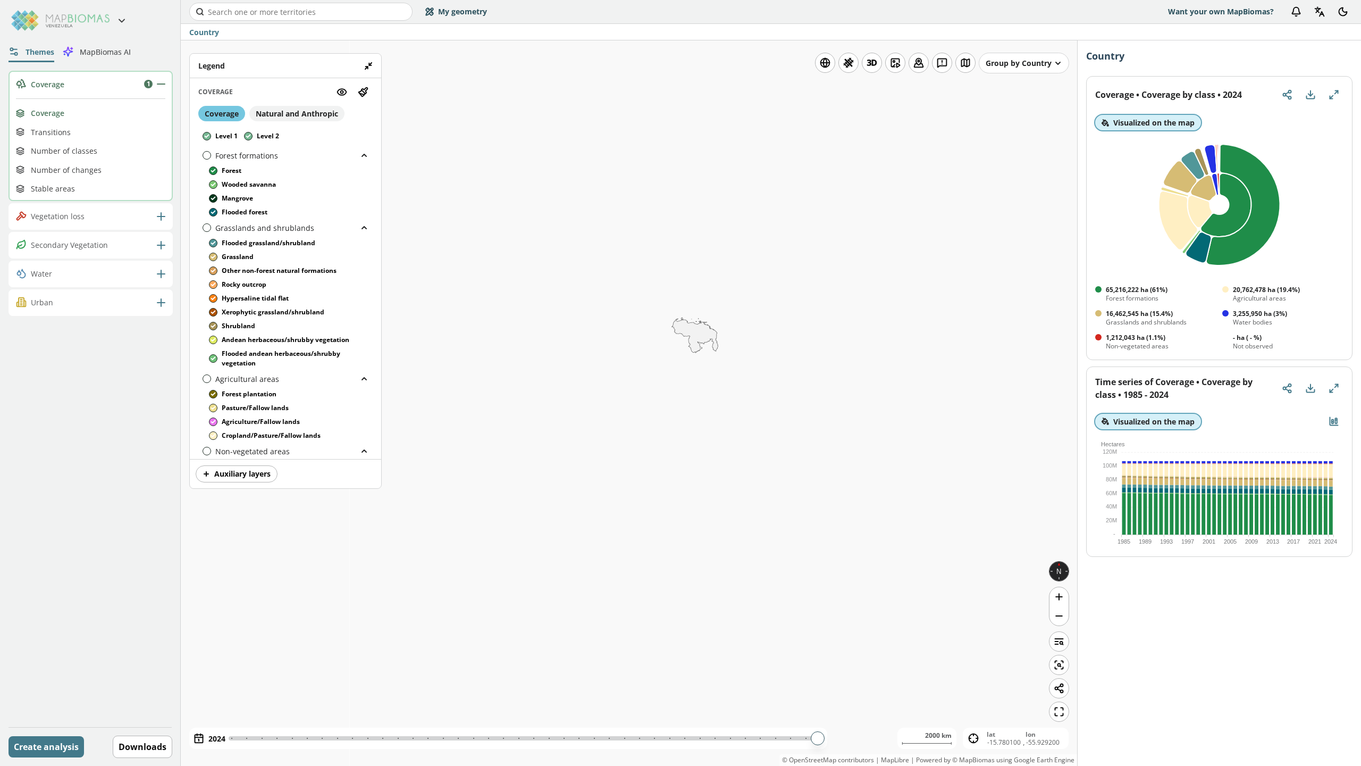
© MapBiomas (973, 759)
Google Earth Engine (1044, 759)
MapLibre (895, 759)
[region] (629, 403)
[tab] (31, 51)
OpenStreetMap (812, 759)
